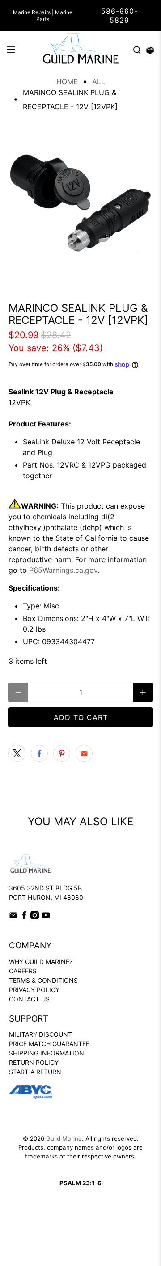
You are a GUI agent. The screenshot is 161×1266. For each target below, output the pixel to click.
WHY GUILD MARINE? (40, 961)
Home (67, 81)
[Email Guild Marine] (13, 917)
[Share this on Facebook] (39, 753)
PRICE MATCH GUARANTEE (49, 1043)
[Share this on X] (16, 753)
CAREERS (23, 971)
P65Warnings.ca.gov (63, 570)
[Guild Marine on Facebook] (24, 917)
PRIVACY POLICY (34, 989)
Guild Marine (64, 1138)
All (98, 81)
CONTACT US (29, 999)
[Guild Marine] (80, 50)
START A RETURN (35, 1072)
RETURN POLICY (34, 1062)
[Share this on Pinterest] (61, 753)
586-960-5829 (119, 16)
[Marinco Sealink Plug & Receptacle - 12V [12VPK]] (80, 203)
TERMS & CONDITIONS (43, 980)
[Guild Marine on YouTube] (46, 917)
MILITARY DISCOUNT (40, 1034)
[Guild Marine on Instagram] (34, 917)
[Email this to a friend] (84, 753)
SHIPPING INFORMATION (46, 1053)
